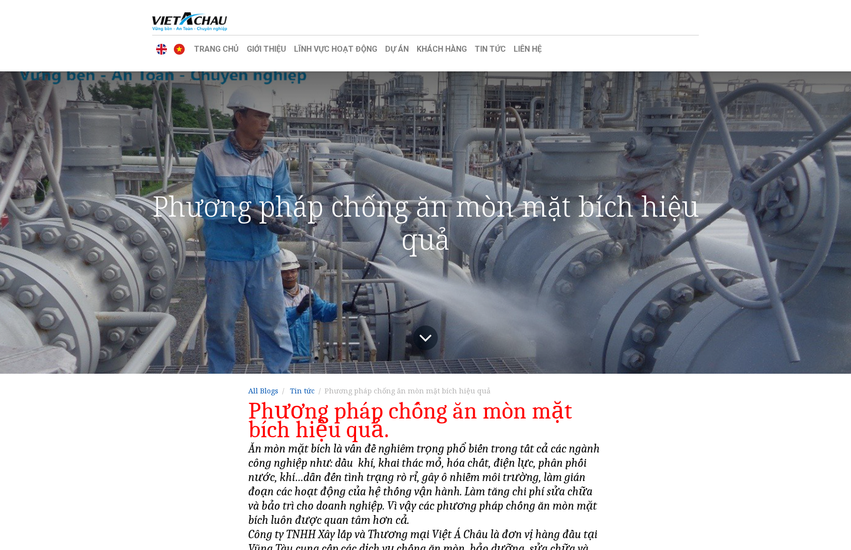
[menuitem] (216, 49)
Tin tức (302, 390)
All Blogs (263, 390)
